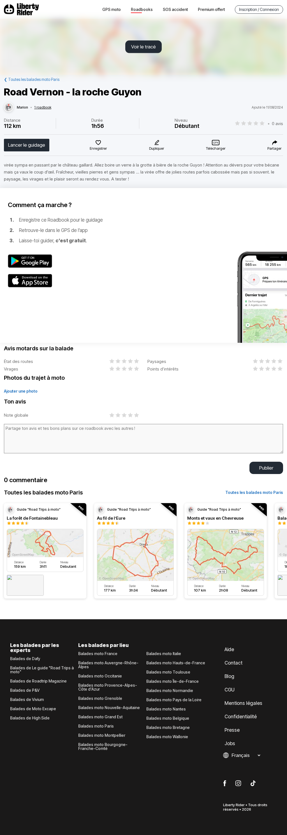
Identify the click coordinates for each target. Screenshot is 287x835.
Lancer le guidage (26, 145)
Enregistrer (98, 148)
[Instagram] (238, 783)
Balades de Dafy (25, 659)
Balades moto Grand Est (100, 717)
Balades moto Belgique (167, 718)
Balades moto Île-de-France (172, 681)
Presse (232, 730)
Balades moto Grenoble (100, 698)
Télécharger (215, 148)
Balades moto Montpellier (101, 735)
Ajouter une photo (21, 391)
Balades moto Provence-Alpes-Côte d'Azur (107, 687)
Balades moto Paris (96, 726)
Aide (229, 649)
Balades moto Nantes (166, 709)
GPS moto (111, 9)
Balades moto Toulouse (168, 672)
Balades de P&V (25, 690)
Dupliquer (156, 148)
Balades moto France (97, 654)
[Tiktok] (253, 783)
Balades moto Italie (163, 654)
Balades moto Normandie (169, 691)
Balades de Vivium (27, 700)
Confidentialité (240, 716)
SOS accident (175, 9)
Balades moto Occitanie (100, 676)
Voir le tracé (143, 47)
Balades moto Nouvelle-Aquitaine (109, 708)
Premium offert (211, 9)
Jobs (229, 743)
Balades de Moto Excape (33, 709)
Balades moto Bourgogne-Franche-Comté (103, 746)
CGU (229, 690)
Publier (266, 468)
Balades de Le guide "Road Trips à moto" (42, 670)
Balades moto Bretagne (168, 728)
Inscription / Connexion (259, 9)
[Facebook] (224, 783)
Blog (229, 676)
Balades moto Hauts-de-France (175, 663)
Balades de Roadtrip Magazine (38, 681)
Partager (274, 148)
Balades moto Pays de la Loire (174, 700)
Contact (233, 663)
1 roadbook (42, 107)
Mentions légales (243, 703)
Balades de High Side (30, 718)
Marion (22, 107)
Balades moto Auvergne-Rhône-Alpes (108, 665)
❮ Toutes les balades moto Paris (31, 79)
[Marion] (8, 107)
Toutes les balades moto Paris (254, 492)
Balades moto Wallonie (167, 737)
